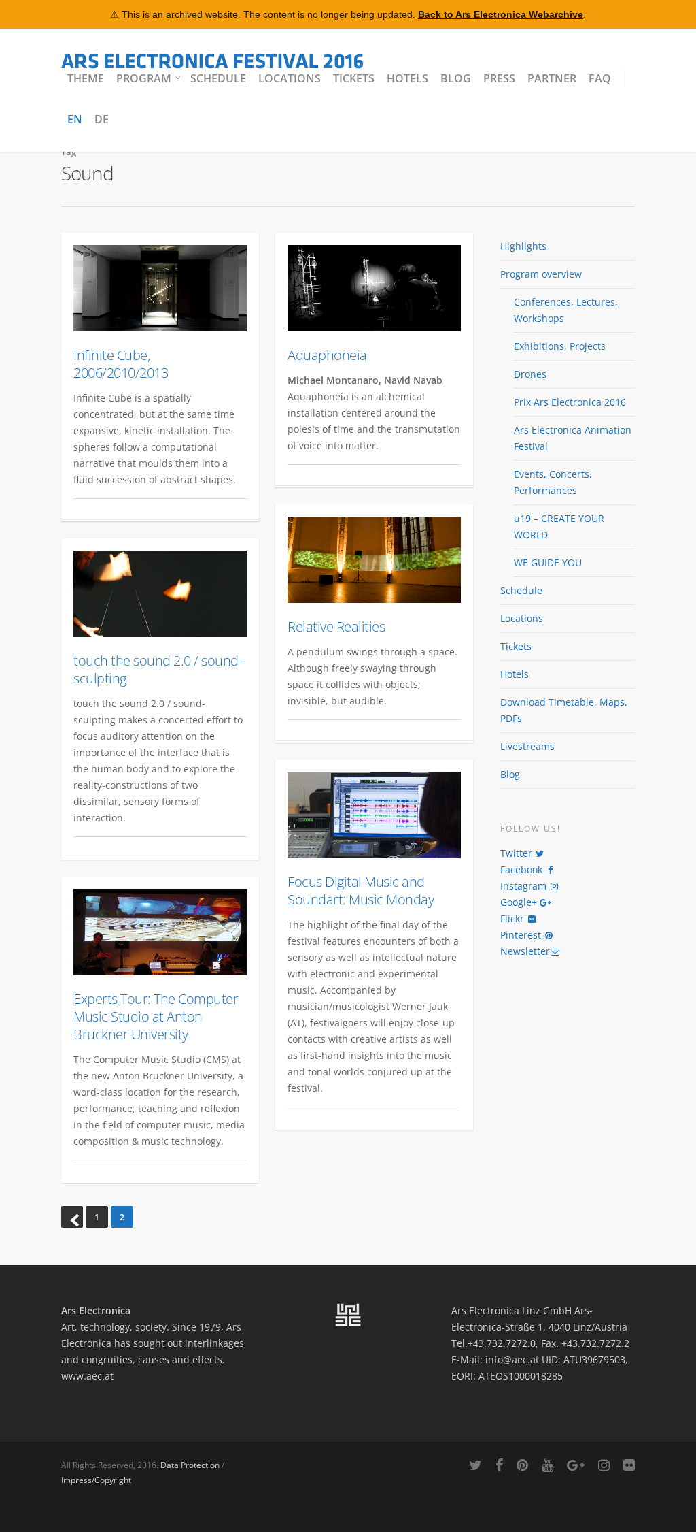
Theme (85, 78)
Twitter (517, 853)
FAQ (600, 78)
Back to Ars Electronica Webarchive (500, 14)
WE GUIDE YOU (548, 562)
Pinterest (522, 934)
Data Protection (190, 1465)
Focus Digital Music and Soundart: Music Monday (361, 891)
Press (499, 78)
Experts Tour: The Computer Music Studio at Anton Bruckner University (155, 1016)
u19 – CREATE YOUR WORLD (559, 526)
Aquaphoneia (327, 355)
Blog (455, 78)
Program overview (541, 273)
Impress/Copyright (96, 1480)
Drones (530, 374)
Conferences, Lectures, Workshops (566, 310)
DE (101, 119)
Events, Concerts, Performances (553, 482)
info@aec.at (512, 1359)
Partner (551, 78)
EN (74, 119)
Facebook (522, 869)
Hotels (407, 78)
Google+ (520, 902)
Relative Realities (336, 626)
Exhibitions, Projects (560, 346)
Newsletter (525, 951)
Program (143, 78)
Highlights (523, 246)
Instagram (524, 885)
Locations (289, 78)
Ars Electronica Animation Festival (572, 438)
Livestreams (527, 746)
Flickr (513, 918)
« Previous (72, 1217)
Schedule (218, 78)
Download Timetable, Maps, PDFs (563, 710)
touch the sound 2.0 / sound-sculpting (157, 669)
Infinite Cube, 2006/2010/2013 (120, 364)
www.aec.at (87, 1375)
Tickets (354, 78)
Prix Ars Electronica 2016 (570, 401)
